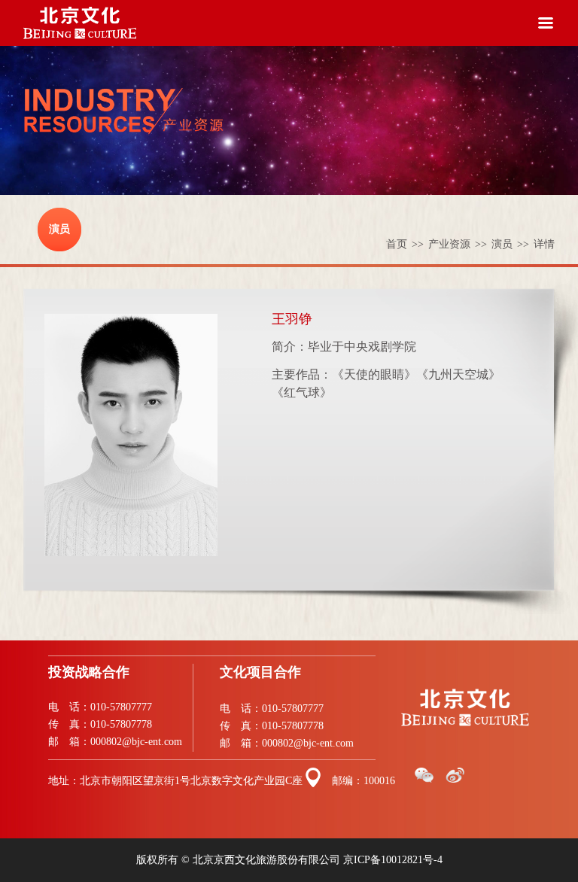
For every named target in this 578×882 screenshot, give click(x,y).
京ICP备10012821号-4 (393, 859)
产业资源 (457, 244)
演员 (59, 229)
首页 (405, 244)
